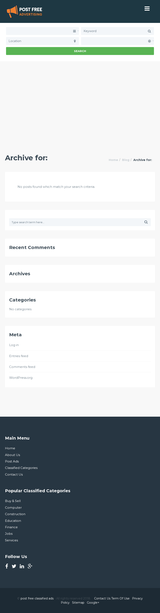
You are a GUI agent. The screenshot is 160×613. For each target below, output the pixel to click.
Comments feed (22, 367)
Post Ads (12, 461)
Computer (13, 508)
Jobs (8, 534)
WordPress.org (20, 378)
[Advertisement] (80, 90)
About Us (12, 455)
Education (13, 521)
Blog (125, 160)
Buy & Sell (13, 501)
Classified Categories (21, 468)
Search (80, 51)
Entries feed (18, 356)
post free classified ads (37, 598)
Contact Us (14, 474)
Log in (14, 345)
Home (113, 160)
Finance (11, 527)
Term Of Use (120, 598)
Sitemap (78, 602)
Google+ (93, 602)
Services (11, 540)
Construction (15, 514)
